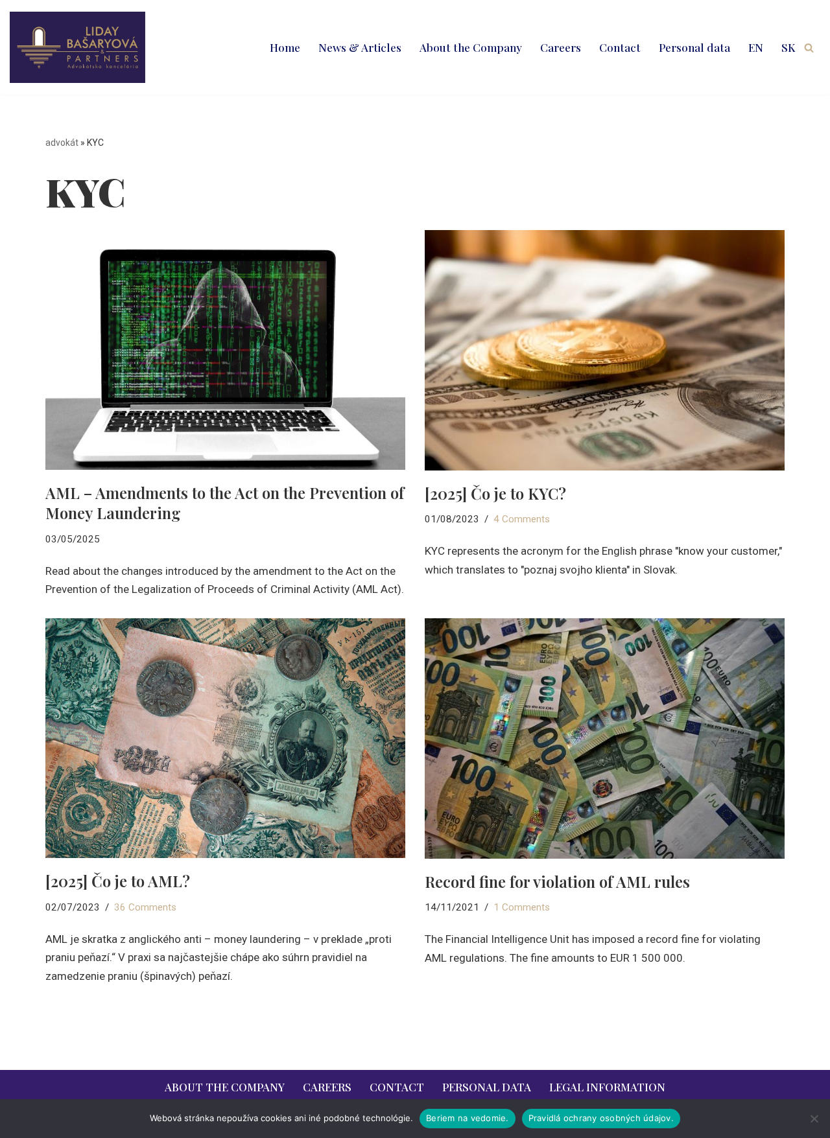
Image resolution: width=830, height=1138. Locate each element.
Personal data (694, 47)
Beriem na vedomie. (467, 1118)
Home (285, 47)
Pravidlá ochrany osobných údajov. (601, 1118)
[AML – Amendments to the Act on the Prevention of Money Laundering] (225, 350)
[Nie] (813, 1118)
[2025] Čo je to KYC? (495, 493)
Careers (560, 47)
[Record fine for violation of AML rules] (605, 738)
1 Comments (521, 907)
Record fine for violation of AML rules (557, 881)
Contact (620, 47)
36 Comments (145, 907)
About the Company (471, 47)
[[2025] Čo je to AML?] (225, 738)
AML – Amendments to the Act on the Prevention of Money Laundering (224, 502)
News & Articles (359, 47)
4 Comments (521, 519)
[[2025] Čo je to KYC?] (605, 350)
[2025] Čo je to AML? (117, 880)
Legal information (607, 1087)
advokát (61, 142)
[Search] (809, 47)
